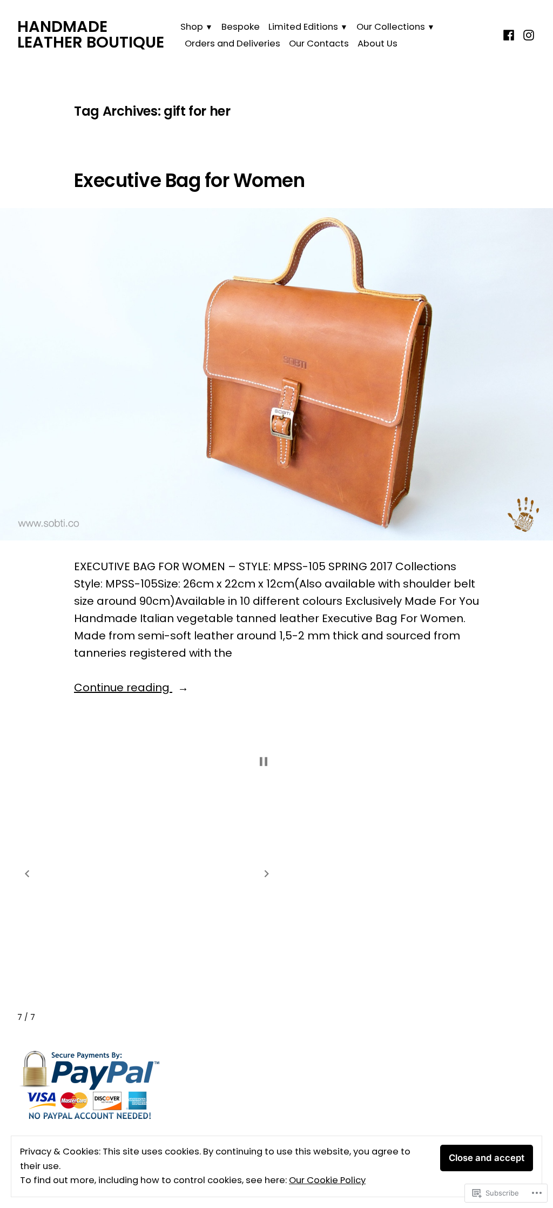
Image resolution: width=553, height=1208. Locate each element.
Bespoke (240, 27)
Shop (191, 27)
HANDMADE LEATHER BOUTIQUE (90, 34)
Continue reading (123, 687)
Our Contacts (319, 43)
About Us (377, 43)
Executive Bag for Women (189, 180)
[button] (27, 874)
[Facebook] (510, 34)
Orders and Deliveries (232, 43)
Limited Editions (303, 27)
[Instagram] (527, 34)
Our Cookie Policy (327, 1180)
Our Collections (390, 27)
